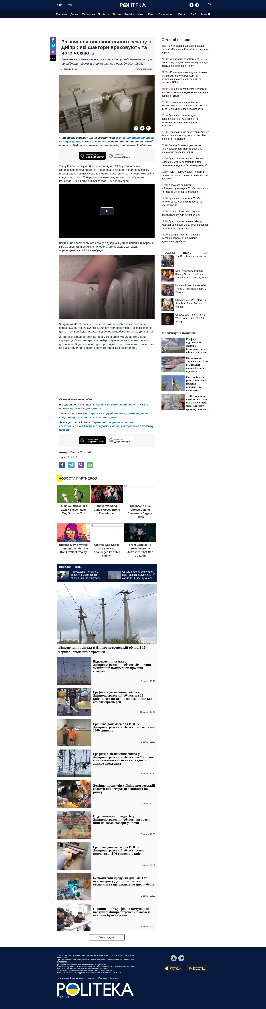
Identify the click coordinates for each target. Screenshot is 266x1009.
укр (59, 5)
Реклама (102, 978)
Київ (150, 14)
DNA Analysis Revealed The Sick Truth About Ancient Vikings (191, 303)
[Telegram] (197, 5)
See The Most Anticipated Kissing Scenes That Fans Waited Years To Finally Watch (191, 274)
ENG (194, 14)
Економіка (88, 14)
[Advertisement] (107, 372)
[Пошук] (210, 5)
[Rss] (191, 5)
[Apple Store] (172, 968)
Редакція (91, 978)
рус (69, 5)
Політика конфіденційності (70, 978)
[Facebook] (53, 40)
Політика (103, 14)
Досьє (74, 14)
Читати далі (107, 937)
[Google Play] (197, 968)
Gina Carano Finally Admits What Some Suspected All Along (190, 318)
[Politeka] (133, 5)
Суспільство (166, 14)
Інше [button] (204, 14)
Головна (61, 14)
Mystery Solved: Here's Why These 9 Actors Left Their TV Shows (190, 289)
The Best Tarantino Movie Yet (191, 256)
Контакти (114, 978)
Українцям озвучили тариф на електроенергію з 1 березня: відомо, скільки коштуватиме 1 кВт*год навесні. (106, 426)
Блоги (117, 14)
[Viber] (53, 52)
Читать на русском (144, 69)
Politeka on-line (133, 14)
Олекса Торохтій (80, 452)
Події (181, 14)
